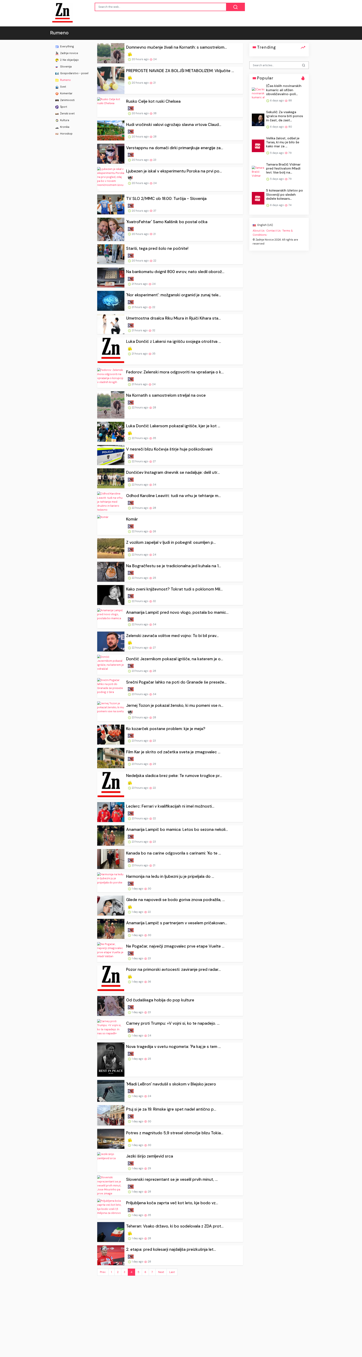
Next (161, 1272)
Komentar (65, 93)
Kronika (64, 127)
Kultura (64, 120)
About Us (259, 230)
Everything (66, 46)
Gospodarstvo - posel (73, 73)
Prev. (103, 1272)
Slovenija (65, 66)
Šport (63, 107)
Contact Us (273, 230)
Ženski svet (67, 113)
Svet (62, 86)
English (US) (265, 225)
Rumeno (65, 80)
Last (172, 1272)
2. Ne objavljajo (69, 60)
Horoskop (65, 133)
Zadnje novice (68, 53)
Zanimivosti (67, 100)
